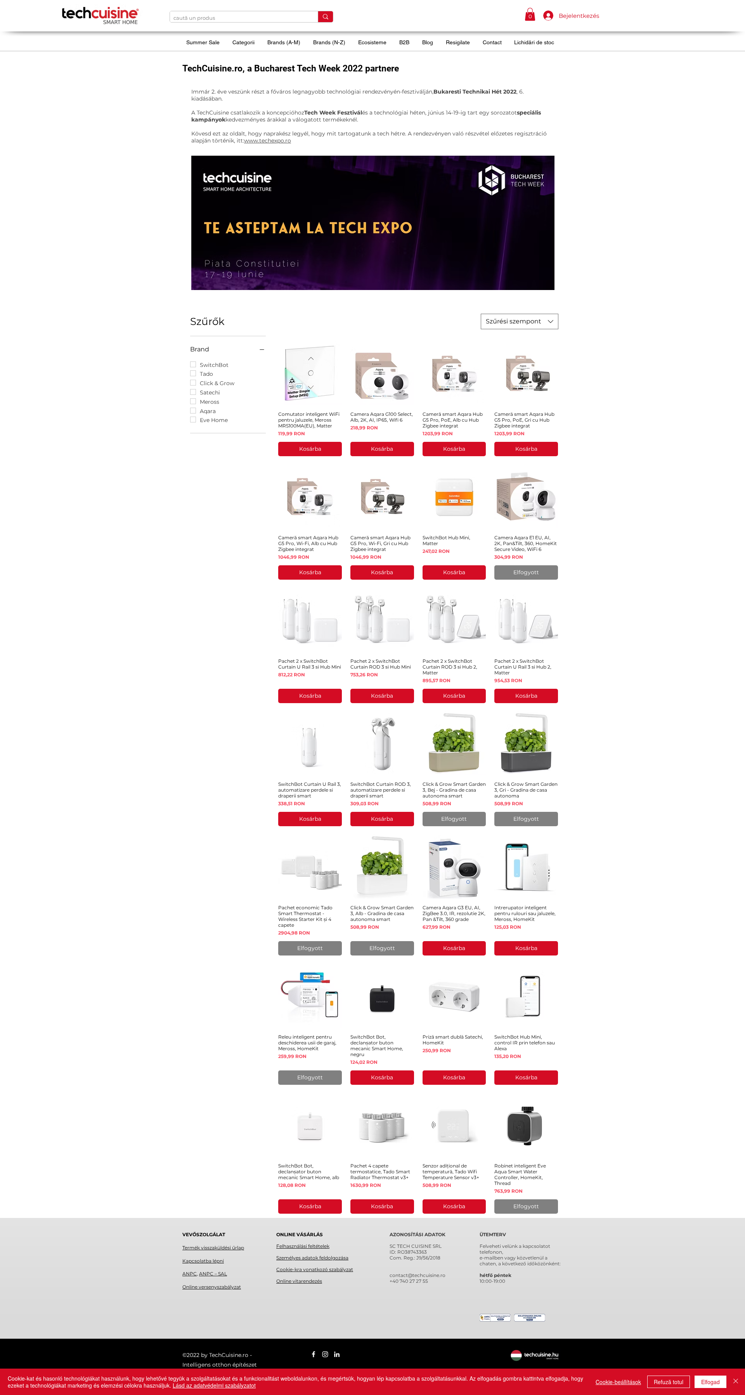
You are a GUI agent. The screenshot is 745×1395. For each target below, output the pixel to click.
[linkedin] (337, 1354)
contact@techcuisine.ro (417, 1275)
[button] (530, 14)
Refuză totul (668, 1382)
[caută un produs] (325, 16)
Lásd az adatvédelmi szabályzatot (214, 1385)
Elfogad (710, 1382)
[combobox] (519, 321)
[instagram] (325, 1354)
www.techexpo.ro (267, 140)
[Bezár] (735, 1382)
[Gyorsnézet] (310, 373)
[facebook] (313, 1354)
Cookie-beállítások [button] (618, 1382)
